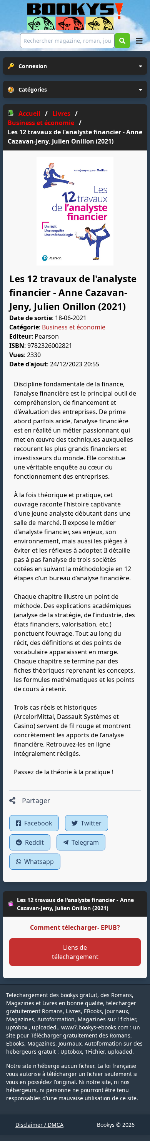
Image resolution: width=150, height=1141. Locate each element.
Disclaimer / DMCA (39, 1124)
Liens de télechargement (75, 952)
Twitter (90, 823)
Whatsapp (38, 861)
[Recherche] (122, 40)
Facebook (37, 823)
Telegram (84, 842)
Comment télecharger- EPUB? (75, 927)
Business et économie (73, 327)
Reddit (33, 842)
